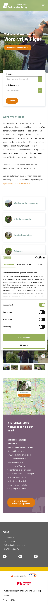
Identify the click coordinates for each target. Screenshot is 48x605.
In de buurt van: (12, 85)
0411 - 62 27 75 (12, 549)
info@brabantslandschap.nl (14, 545)
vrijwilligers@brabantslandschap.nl (16, 183)
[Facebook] (5, 556)
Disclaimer (7, 595)
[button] (46, 31)
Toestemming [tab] (8, 264)
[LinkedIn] (20, 556)
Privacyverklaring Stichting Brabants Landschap (22, 591)
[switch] (42, 312)
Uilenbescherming (17, 48)
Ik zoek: (9, 74)
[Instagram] (36, 556)
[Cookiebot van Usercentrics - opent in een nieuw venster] (35, 257)
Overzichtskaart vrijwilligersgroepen (21, 502)
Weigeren (24, 345)
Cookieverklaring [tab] (24, 264)
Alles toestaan (24, 337)
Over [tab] (40, 264)
